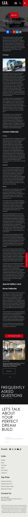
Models (3, 460)
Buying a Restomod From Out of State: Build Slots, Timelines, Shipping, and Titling (13, 364)
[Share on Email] (20, 31)
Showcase (3, 465)
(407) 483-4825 (11, 497)
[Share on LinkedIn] (17, 31)
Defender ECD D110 (6, 484)
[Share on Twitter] (10, 31)
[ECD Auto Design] (5, 5)
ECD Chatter (4, 470)
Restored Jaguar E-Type (7, 486)
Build (2, 462)
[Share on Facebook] (7, 31)
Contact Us (4, 473)
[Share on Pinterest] (14, 31)
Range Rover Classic (6, 489)
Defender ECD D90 (6, 481)
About (2, 468)
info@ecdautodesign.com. (9, 327)
